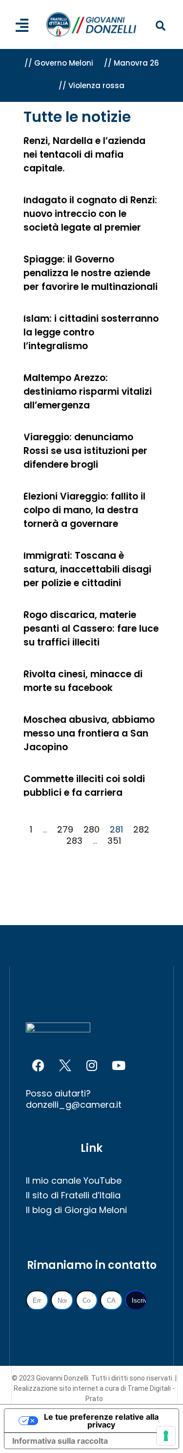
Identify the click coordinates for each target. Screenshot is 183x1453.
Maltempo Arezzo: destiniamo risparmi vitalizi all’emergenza (87, 391)
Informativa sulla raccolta (60, 1441)
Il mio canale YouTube (74, 1180)
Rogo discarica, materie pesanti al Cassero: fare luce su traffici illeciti (91, 628)
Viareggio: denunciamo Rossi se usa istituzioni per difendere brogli (85, 450)
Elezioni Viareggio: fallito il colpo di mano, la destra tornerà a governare (84, 510)
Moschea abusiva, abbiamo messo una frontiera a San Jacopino (89, 733)
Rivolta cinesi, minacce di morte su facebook (82, 680)
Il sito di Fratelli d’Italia (73, 1195)
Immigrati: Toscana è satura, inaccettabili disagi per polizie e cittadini (87, 569)
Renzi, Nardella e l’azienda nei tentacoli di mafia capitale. (84, 154)
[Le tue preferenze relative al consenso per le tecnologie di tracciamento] (166, 1436)
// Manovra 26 (131, 63)
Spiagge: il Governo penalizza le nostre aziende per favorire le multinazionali (90, 273)
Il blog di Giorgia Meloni (76, 1210)
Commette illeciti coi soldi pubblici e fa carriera (84, 785)
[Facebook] (38, 1065)
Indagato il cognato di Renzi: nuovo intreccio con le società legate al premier (90, 213)
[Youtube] (118, 1065)
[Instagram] (92, 1065)
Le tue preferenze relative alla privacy (101, 1420)
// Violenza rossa (91, 85)
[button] (160, 26)
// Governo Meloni (58, 63)
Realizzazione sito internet (57, 1388)
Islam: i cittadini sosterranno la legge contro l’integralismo (91, 332)
